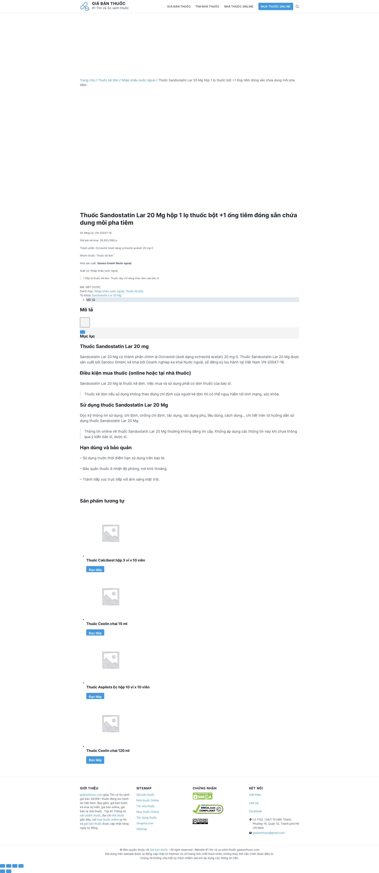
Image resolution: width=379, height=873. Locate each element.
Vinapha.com (144, 823)
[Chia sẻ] (8, 866)
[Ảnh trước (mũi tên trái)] (2, 871)
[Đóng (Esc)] (2, 866)
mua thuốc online (108, 819)
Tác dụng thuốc (146, 817)
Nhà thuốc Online (239, 6)
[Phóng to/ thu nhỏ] (20, 866)
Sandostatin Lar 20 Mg (106, 295)
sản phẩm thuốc (90, 815)
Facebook (255, 811)
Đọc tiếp (95, 570)
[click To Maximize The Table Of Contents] (85, 322)
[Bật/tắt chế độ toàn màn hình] (14, 866)
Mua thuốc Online (276, 6)
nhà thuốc (118, 815)
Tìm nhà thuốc (207, 6)
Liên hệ (253, 803)
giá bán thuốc (93, 823)
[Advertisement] (189, 40)
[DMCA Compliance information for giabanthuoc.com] (208, 812)
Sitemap (141, 829)
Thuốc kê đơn (108, 80)
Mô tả (90, 300)
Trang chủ (87, 80)
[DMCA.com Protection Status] (202, 798)
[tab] (192, 299)
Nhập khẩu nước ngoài (138, 80)
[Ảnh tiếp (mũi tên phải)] (8, 871)
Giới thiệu (255, 794)
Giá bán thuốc (109, 3)
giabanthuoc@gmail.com (269, 832)
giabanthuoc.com (91, 794)
